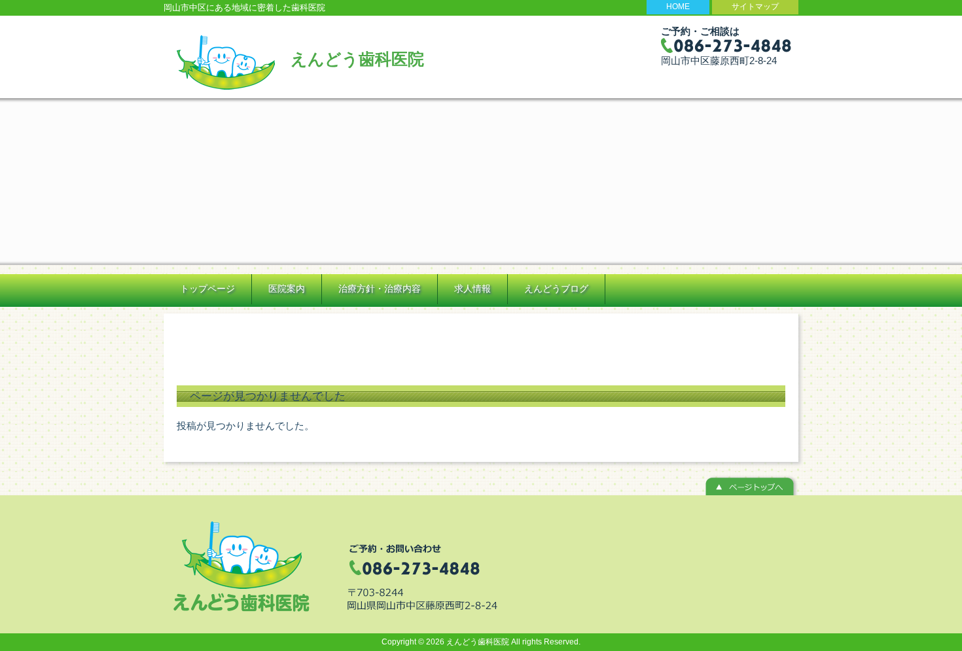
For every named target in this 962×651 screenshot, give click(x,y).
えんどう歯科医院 (357, 59)
